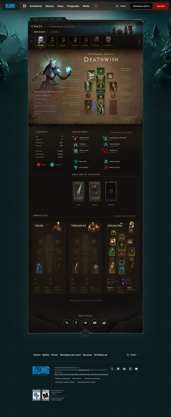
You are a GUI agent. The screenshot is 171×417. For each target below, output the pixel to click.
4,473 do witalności (40, 99)
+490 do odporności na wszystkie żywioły (44, 112)
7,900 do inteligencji (42, 96)
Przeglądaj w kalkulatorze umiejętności (122, 132)
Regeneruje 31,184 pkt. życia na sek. (44, 107)
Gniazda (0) (38, 102)
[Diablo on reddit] (104, 322)
